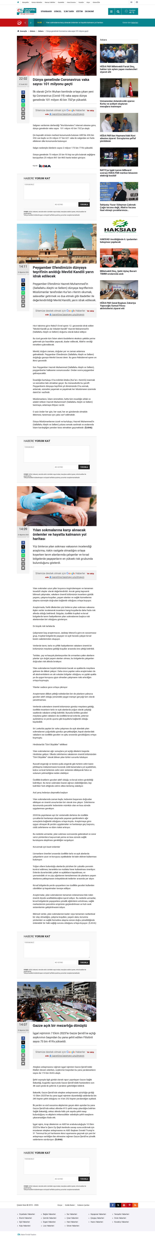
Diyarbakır (46, 11)
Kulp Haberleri (24, 1226)
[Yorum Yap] (23, 117)
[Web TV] (131, 2)
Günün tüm (130, 22)
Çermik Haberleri (49, 1218)
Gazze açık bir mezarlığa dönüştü (59, 22)
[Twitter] (23, 96)
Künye (60, 1205)
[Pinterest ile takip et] (129, 1205)
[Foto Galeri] (137, 2)
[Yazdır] (23, 113)
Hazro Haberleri (97, 1222)
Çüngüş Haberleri (97, 1218)
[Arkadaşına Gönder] (23, 109)
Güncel (58, 11)
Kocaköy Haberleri (121, 1222)
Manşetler (25, 2)
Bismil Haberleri (25, 1218)
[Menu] (111, 11)
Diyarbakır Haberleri (27, 1214)
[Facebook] (23, 92)
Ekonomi (89, 11)
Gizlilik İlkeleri (70, 1205)
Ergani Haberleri (49, 1222)
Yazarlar (81, 2)
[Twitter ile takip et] (118, 1205)
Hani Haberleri (72, 1222)
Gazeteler (61, 2)
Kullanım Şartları (83, 1205)
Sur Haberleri (72, 1214)
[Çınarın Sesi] (26, 11)
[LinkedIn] (23, 101)
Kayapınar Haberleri (98, 1214)
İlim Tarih (69, 11)
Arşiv (88, 2)
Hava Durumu (71, 2)
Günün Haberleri (37, 2)
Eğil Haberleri (24, 1222)
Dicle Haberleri (120, 1218)
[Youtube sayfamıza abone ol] (124, 1205)
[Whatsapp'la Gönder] (23, 105)
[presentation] (25, 22)
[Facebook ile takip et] (112, 1205)
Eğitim (79, 11)
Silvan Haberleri (73, 1226)
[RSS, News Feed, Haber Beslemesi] (135, 1205)
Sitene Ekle (96, 2)
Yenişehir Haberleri (121, 1214)
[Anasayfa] (18, 2)
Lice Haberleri (48, 1226)
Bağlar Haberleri (49, 1214)
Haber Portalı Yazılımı (28, 1234)
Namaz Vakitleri (50, 2)
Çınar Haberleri (72, 1218)
